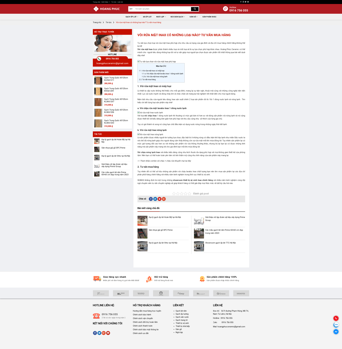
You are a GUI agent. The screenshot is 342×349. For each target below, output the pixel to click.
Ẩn (165, 66)
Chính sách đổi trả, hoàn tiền (145, 322)
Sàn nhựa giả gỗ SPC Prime (113, 148)
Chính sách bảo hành (142, 315)
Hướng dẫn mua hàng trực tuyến (147, 311)
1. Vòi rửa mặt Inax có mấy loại (151, 71)
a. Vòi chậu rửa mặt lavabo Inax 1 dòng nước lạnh (162, 73)
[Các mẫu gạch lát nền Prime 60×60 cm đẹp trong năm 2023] (199, 234)
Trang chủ (96, 2)
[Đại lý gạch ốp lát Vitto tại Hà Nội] (142, 246)
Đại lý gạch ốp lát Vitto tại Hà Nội (116, 156)
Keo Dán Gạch (177, 17)
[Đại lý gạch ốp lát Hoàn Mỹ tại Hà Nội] (142, 221)
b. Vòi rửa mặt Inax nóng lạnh (154, 76)
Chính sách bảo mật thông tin (146, 329)
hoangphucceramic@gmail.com (112, 63)
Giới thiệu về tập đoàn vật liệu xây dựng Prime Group (114, 165)
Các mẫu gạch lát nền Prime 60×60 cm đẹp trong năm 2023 (115, 173)
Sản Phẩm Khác (209, 17)
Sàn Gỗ (193, 17)
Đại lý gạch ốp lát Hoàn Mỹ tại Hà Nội (116, 140)
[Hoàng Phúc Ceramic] (108, 9)
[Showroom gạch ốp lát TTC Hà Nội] (199, 246)
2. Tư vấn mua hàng (147, 79)
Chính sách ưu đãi (140, 333)
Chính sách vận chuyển (143, 318)
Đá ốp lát (147, 17)
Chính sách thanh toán (142, 326)
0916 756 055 (112, 58)
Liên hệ (120, 2)
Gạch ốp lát (131, 17)
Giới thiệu (104, 2)
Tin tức (113, 2)
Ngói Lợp (160, 17)
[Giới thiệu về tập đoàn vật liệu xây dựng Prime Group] (199, 221)
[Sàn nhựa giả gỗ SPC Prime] (142, 234)
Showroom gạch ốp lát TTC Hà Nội (220, 243)
